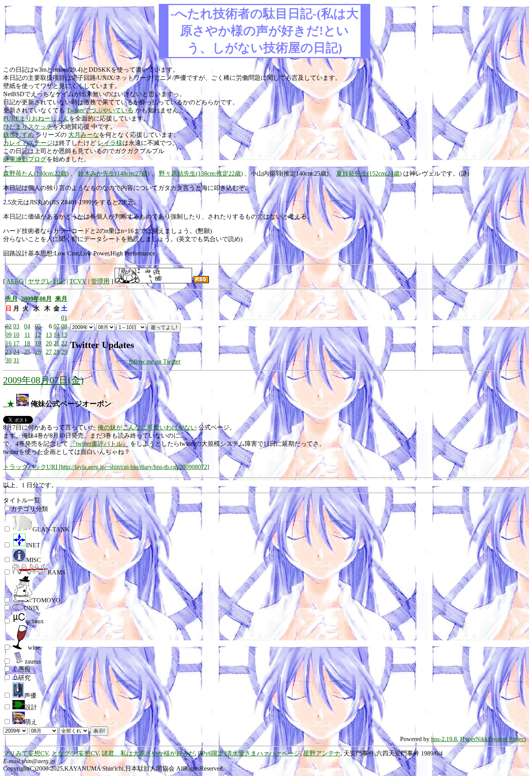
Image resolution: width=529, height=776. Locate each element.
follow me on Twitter (154, 361)
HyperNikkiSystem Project (493, 739)
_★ (8, 404)
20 (49, 343)
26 (38, 351)
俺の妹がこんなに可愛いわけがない (147, 427)
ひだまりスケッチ (28, 126)
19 (38, 343)
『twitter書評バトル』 (99, 443)
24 (16, 351)
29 (64, 351)
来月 (61, 298)
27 (49, 351)
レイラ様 (110, 143)
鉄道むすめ (18, 134)
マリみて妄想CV (25, 753)
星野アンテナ (321, 753)
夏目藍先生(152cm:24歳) (369, 173)
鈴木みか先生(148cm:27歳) (113, 173)
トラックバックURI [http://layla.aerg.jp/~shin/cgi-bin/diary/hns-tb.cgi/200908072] (106, 467)
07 (56, 326)
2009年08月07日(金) (43, 380)
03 (16, 326)
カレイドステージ (28, 143)
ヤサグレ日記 (46, 281)
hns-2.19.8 (444, 739)
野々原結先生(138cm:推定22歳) (201, 173)
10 (16, 334)
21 (56, 343)
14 (56, 334)
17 (16, 343)
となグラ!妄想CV (75, 753)
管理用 (100, 281)
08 (64, 326)
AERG (15, 281)
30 (8, 360)
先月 (11, 298)
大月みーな (83, 134)
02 (8, 326)
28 (56, 351)
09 (8, 334)
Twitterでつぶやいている (100, 110)
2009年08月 (36, 298)
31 (16, 360)
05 (38, 326)
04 (27, 326)
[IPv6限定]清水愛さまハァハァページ (249, 753)
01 (64, 317)
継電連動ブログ (24, 159)
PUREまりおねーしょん (36, 118)
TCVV (78, 281)
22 (64, 343)
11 (27, 334)
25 (27, 351)
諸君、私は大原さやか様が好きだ (148, 753)
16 (8, 343)
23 (8, 351)
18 (27, 343)
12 (38, 334)
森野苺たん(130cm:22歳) (36, 173)
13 (49, 334)
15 (64, 334)
